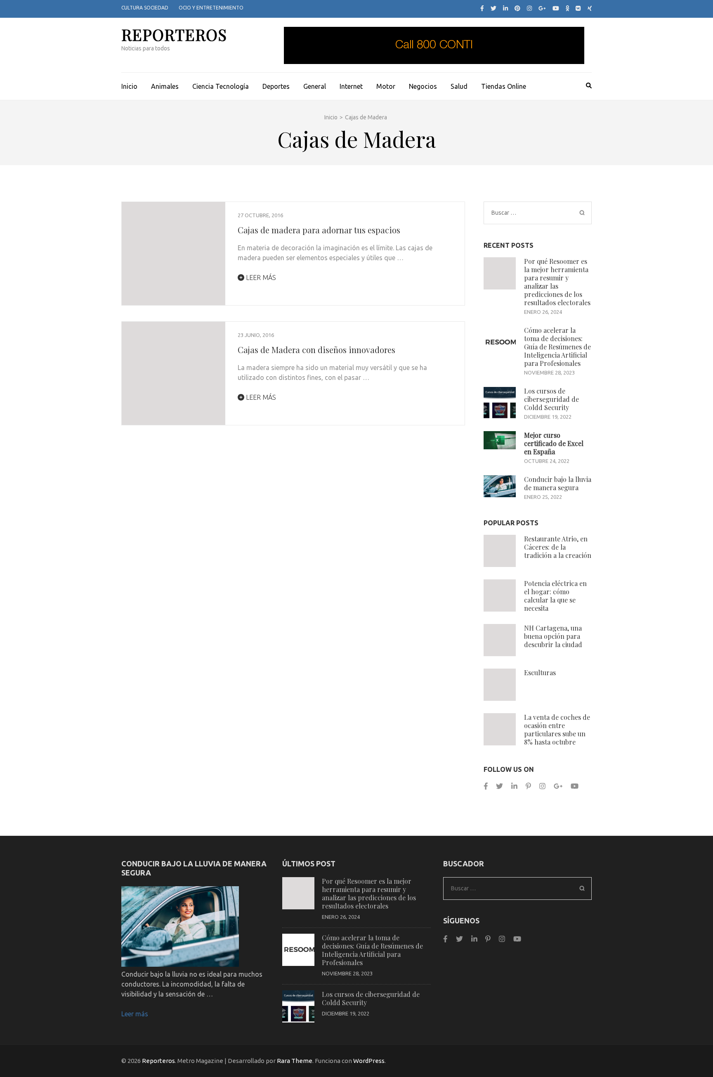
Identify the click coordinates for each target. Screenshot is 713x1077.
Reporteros (174, 34)
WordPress (369, 1060)
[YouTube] (555, 8)
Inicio (129, 86)
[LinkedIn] (505, 8)
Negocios (423, 86)
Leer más (260, 277)
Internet (351, 86)
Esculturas (540, 672)
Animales (165, 86)
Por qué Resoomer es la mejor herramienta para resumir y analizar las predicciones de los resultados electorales (557, 282)
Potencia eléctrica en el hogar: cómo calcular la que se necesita (555, 595)
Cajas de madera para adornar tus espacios (319, 229)
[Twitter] (493, 8)
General (314, 86)
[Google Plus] (542, 8)
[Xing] (590, 8)
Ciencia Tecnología (220, 86)
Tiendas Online (503, 86)
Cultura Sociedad (144, 7)
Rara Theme (294, 1060)
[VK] (578, 8)
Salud (459, 86)
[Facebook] (482, 8)
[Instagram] (529, 8)
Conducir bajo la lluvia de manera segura (557, 483)
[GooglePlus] (558, 786)
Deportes (276, 86)
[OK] (567, 8)
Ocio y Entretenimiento (211, 7)
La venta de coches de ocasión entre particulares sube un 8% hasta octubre (557, 729)
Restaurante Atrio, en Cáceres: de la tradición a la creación (557, 547)
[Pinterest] (517, 8)
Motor (385, 86)
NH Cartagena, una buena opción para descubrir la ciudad (553, 636)
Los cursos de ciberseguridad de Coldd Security (551, 399)
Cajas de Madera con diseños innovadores (316, 349)
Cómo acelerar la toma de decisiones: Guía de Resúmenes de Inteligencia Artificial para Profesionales (557, 347)
